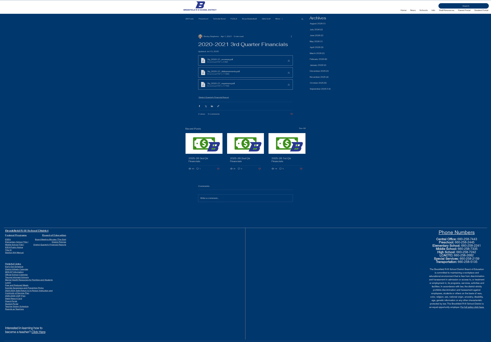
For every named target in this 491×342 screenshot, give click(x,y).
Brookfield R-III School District (26, 230)
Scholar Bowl (219, 19)
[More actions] (291, 36)
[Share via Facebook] (199, 106)
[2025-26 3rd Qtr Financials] (204, 143)
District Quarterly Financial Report (214, 97)
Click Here (38, 332)
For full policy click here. (472, 307)
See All (302, 128)
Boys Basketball (249, 19)
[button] (424, 10)
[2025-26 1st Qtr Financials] (287, 143)
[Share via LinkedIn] (212, 106)
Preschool (203, 19)
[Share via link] (218, 106)
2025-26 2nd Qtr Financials (240, 160)
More (278, 19)
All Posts (189, 19)
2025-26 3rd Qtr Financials (198, 160)
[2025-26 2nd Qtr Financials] (245, 143)
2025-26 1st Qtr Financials (281, 160)
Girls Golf (266, 19)
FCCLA (234, 19)
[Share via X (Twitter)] (205, 106)
